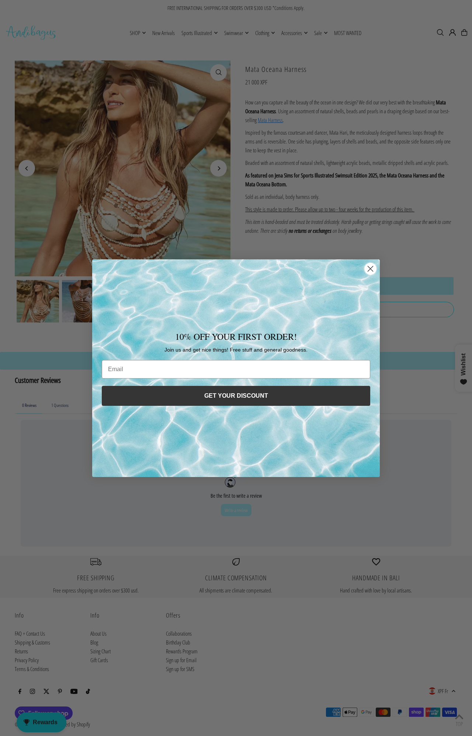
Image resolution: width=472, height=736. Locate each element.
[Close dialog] (370, 268)
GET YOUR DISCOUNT (236, 396)
